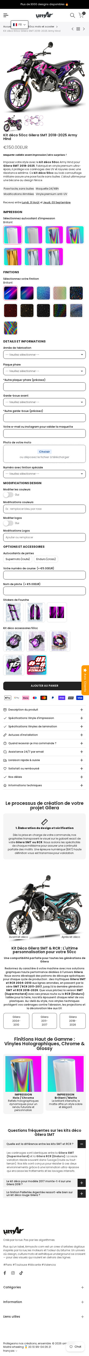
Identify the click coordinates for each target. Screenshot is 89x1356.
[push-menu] (5, 15)
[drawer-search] (72, 15)
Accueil (7, 26)
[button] (19, 25)
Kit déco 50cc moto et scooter (35, 26)
